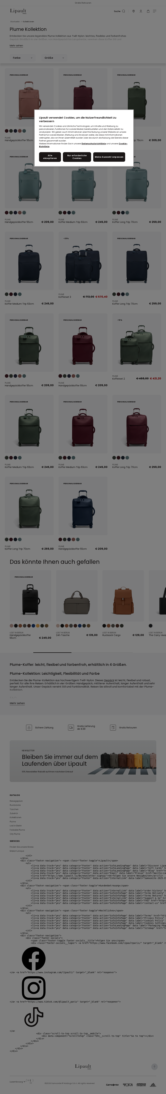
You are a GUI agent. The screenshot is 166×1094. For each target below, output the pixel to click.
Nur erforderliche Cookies (77, 157)
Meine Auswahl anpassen (109, 157)
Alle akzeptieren (50, 157)
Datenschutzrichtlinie (94, 143)
